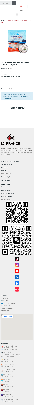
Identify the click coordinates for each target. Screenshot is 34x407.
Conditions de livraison (7, 193)
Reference (4, 68)
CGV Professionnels (6, 180)
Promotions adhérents (7, 187)
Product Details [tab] (17, 108)
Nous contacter (5, 190)
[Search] (14, 3)
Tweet (9, 89)
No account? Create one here (11, 76)
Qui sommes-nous (6, 164)
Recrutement (5, 170)
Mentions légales (6, 177)
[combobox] (4, 3)
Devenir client (5, 167)
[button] (22, 6)
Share (7, 89)
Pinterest (12, 89)
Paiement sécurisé (6, 196)
